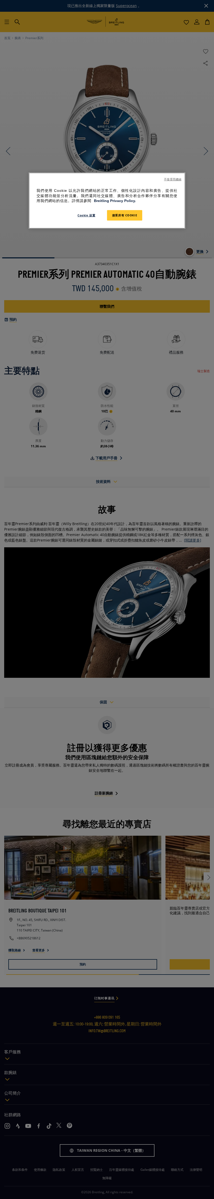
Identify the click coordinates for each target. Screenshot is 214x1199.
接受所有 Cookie (124, 215)
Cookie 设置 (86, 215)
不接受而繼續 (172, 179)
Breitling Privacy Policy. (115, 201)
